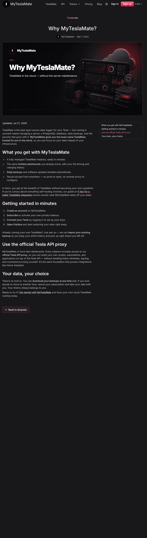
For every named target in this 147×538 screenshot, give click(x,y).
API (63, 4)
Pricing (88, 4)
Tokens (73, 4)
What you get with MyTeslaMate (116, 125)
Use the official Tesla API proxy (116, 132)
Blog (99, 4)
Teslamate (72, 17)
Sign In (115, 3)
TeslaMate (51, 4)
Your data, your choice (112, 136)
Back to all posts (17, 309)
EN (139, 4)
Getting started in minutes (113, 129)
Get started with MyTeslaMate (35, 292)
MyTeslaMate (67, 36)
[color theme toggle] (106, 4)
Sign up (127, 3)
